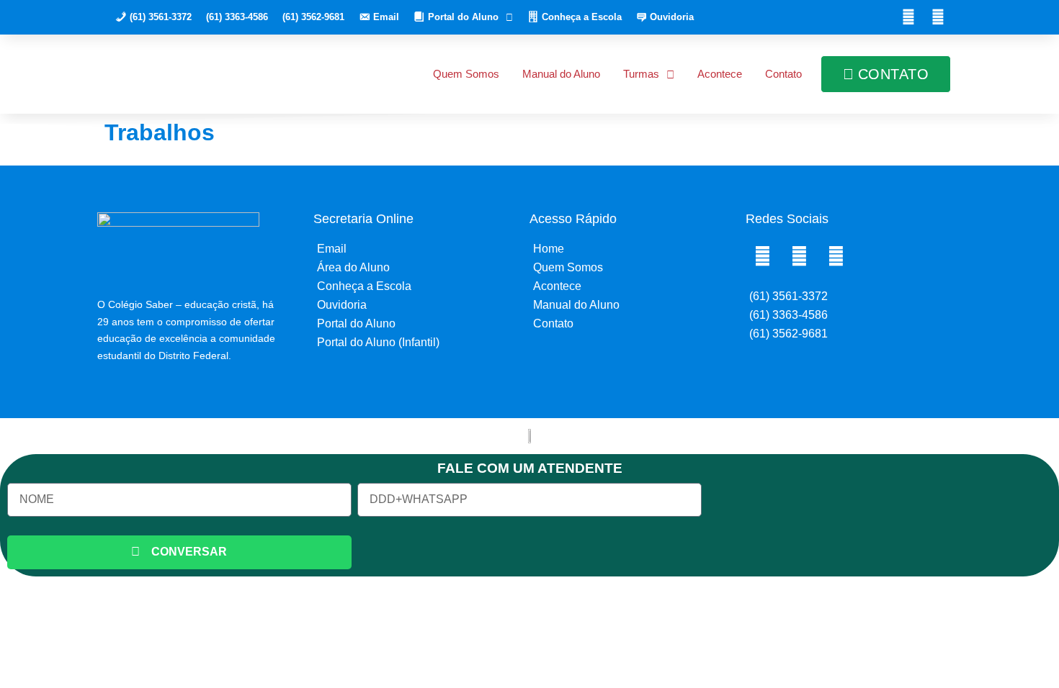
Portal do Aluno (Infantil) (378, 342)
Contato (783, 74)
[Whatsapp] (835, 256)
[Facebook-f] (908, 17)
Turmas (641, 74)
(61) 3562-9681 (313, 17)
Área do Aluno (353, 267)
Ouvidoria (342, 305)
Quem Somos (466, 74)
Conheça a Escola (364, 286)
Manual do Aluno (561, 74)
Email (332, 249)
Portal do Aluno (356, 323)
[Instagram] (938, 17)
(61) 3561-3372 (788, 296)
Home (548, 249)
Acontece (719, 74)
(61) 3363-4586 (237, 17)
